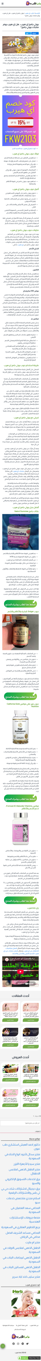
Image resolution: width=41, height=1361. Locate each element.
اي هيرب (20, 245)
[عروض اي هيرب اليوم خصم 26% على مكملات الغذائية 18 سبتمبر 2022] (10, 1095)
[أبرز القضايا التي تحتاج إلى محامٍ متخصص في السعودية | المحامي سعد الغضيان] (31, 1035)
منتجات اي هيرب (18, 471)
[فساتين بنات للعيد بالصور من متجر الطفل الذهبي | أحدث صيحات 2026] (10, 1010)
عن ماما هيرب (34, 1325)
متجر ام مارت (32, 1242)
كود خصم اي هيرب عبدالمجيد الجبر (24, 148)
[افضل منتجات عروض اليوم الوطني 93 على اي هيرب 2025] (31, 1095)
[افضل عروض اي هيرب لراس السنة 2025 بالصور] (10, 1071)
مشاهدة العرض (31, 1081)
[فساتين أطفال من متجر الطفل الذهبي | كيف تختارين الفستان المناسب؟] (31, 1010)
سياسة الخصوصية (8, 1325)
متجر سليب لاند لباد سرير (26, 1276)
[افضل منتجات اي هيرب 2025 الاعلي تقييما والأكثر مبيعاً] (31, 1071)
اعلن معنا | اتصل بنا (22, 1325)
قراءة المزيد (30, 1020)
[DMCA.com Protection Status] (29, 1359)
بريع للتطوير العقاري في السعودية (20, 1227)
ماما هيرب (18, 1352)
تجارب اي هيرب (29, 13)
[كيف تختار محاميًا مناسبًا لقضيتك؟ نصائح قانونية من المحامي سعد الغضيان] (10, 1035)
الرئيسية (37, 13)
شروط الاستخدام (20, 1329)
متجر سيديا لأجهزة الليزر (26, 1163)
